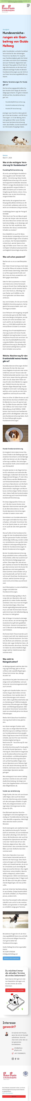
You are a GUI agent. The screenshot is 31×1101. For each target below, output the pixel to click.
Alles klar (14, 1096)
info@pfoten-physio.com (18, 1049)
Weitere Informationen (11, 958)
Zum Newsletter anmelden (15, 990)
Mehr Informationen (7, 1093)
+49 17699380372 (19, 1053)
